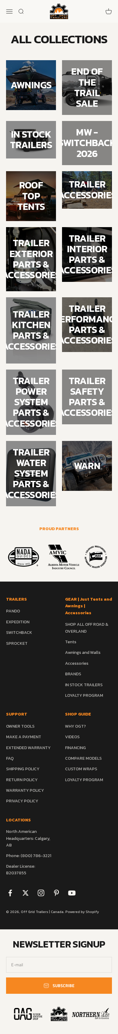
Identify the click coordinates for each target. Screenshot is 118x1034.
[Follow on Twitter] (25, 893)
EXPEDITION (17, 622)
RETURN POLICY (22, 780)
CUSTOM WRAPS (81, 769)
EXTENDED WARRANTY (28, 748)
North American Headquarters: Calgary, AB (28, 838)
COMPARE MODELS (83, 758)
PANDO (13, 611)
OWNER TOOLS (20, 726)
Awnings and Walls (82, 652)
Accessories (76, 663)
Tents (70, 642)
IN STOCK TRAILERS (84, 685)
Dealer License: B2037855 (20, 869)
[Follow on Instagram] (41, 893)
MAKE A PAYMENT (23, 737)
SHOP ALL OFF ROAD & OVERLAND (86, 627)
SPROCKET (17, 643)
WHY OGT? (75, 726)
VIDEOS (72, 737)
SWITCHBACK (19, 632)
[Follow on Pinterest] (56, 893)
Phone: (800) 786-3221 (28, 856)
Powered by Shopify (82, 912)
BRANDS (73, 674)
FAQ (10, 758)
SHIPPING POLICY (22, 769)
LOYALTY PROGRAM (84, 695)
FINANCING (75, 748)
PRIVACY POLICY (22, 801)
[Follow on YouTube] (72, 893)
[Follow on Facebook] (10, 893)
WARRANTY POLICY (25, 790)
